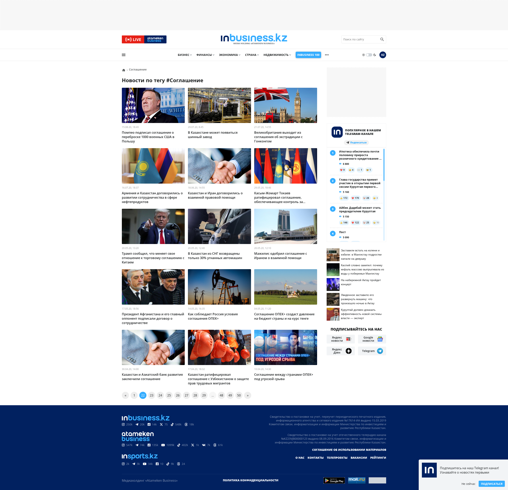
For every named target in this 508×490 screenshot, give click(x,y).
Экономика (228, 55)
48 (221, 395)
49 (230, 395)
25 (169, 395)
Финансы (204, 55)
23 (151, 395)
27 (186, 395)
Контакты (316, 457)
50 (239, 395)
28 (195, 395)
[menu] (123, 55)
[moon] (374, 54)
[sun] (363, 54)
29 (204, 395)
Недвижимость (276, 55)
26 (178, 395)
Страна (250, 55)
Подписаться (491, 484)
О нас (299, 457)
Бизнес (183, 55)
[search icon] (382, 39)
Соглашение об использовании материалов (349, 450)
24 (160, 395)
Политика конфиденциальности (250, 480)
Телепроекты (337, 457)
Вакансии (359, 457)
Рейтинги (378, 457)
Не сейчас (468, 484)
